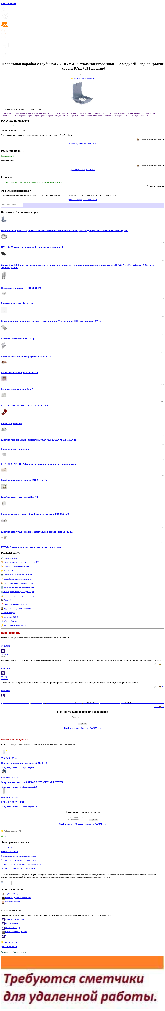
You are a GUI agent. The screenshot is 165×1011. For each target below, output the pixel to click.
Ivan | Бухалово (11, 923)
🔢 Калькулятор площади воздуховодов (17, 592)
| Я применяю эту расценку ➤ (149, 139)
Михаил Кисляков (12, 902)
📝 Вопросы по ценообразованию (15, 566)
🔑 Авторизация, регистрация (13, 625)
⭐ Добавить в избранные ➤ (82, 78)
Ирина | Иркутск (12, 936)
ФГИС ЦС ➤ (6, 847)
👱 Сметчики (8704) (9, 617)
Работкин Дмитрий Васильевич (18, 898)
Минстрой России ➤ (9, 852)
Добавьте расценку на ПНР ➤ (82, 170)
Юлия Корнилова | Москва (16, 932)
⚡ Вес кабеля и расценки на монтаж (16, 579)
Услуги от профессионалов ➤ (13, 952)
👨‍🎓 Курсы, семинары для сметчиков (16, 608)
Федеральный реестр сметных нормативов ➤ (19, 856)
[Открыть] (82, 1008)
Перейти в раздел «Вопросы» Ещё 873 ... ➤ (82, 728)
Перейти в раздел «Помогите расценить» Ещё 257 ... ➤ (82, 824)
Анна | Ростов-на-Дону (14, 919)
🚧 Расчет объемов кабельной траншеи (17, 583)
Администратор (11, 894)
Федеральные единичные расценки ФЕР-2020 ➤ (21, 864)
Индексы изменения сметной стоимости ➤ (18, 860)
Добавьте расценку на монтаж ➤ (82, 144)
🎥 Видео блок (7, 600)
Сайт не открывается (155, 186)
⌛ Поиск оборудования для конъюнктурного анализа (23, 596)
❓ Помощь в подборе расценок (14, 604)
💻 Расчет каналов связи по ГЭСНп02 (17, 575)
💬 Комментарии (8, 613)
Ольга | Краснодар (12, 928)
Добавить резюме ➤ (9, 947)
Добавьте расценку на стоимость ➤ (82, 200)
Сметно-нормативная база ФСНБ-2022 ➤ (18, 868)
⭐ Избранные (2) (8, 570)
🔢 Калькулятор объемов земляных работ (18, 587)
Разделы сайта (10, 552)
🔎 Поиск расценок (9, 558)
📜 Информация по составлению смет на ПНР (20, 562)
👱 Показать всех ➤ (9, 942)
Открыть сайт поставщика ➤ (16, 190)
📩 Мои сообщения (9, 621)
